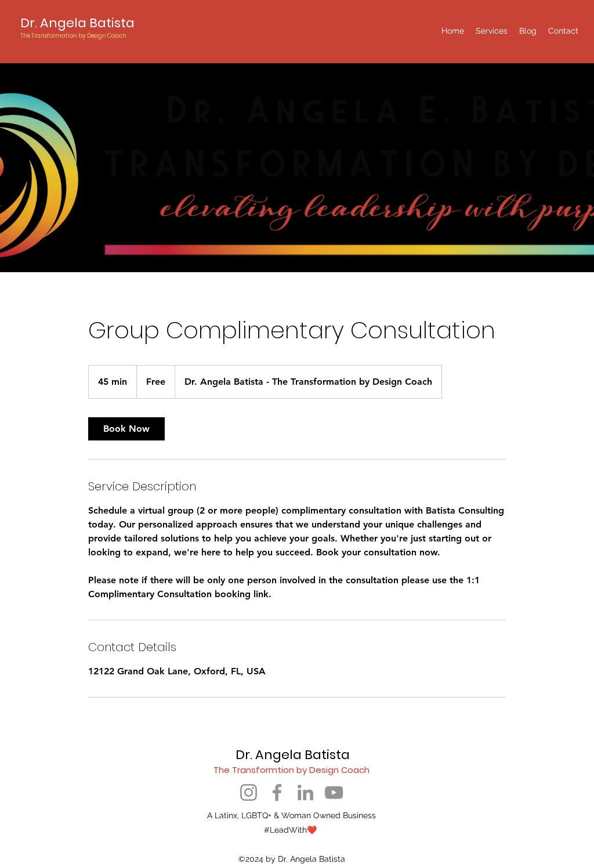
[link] (126, 428)
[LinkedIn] (305, 792)
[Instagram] (248, 792)
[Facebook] (277, 792)
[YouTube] (334, 792)
